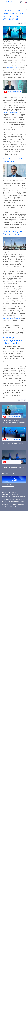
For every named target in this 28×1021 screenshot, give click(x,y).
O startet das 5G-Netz (12, 67)
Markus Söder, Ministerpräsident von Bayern (13, 422)
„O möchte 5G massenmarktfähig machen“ (13, 501)
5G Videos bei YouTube (8, 486)
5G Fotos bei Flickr (7, 484)
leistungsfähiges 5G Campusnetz (11, 318)
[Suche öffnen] (21, 2)
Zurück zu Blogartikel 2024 (9, 6)
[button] (19, 23)
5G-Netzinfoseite (13, 504)
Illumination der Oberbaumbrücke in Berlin (13, 467)
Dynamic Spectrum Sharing (10, 112)
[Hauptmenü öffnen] (2, 2)
